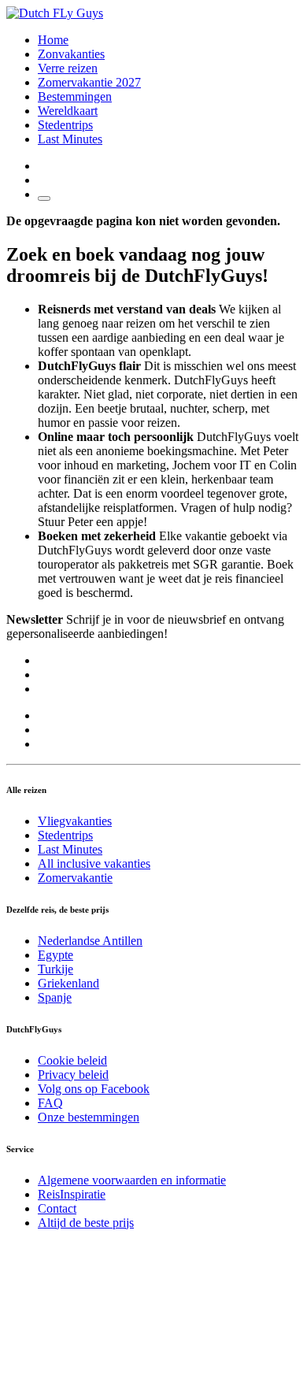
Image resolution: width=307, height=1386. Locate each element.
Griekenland (68, 983)
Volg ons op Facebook (94, 1088)
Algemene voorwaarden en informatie (132, 1180)
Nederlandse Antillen (90, 940)
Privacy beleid (73, 1074)
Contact (57, 1208)
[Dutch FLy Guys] (54, 13)
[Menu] (44, 198)
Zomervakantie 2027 (89, 82)
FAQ (50, 1103)
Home (53, 39)
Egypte (55, 955)
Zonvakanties (71, 54)
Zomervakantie (75, 877)
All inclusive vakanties (94, 863)
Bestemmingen (75, 96)
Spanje (55, 997)
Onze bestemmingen (88, 1117)
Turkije (55, 969)
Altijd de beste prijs (86, 1222)
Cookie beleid (72, 1060)
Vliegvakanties (75, 821)
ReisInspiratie (71, 1194)
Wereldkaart (68, 110)
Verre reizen (68, 68)
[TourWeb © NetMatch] (153, 1372)
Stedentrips (65, 125)
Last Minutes (70, 139)
